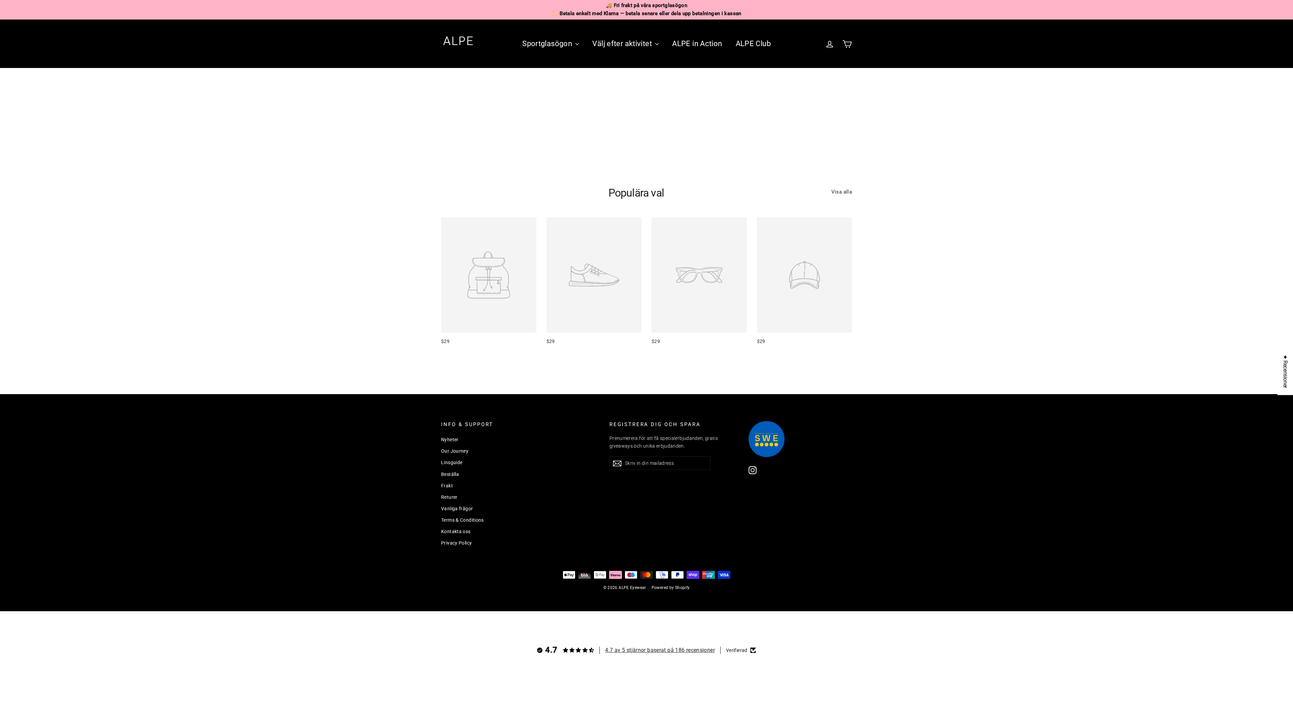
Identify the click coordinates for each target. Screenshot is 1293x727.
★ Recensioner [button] (1285, 371)
